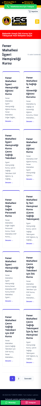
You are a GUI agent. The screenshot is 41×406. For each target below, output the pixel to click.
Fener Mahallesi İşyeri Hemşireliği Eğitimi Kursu (11, 85)
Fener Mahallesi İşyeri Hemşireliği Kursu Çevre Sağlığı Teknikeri (11, 147)
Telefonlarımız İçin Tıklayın (22, 6)
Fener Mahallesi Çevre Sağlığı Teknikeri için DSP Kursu (10, 326)
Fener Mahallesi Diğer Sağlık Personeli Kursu (10, 207)
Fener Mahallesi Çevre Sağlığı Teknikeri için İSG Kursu (31, 267)
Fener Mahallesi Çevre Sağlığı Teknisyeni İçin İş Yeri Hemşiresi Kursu (32, 326)
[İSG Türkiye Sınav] (14, 21)
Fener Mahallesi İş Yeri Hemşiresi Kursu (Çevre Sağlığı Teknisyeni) (32, 208)
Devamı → (9, 121)
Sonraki (27, 378)
